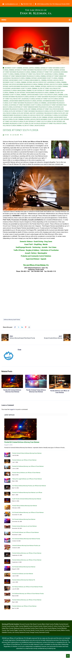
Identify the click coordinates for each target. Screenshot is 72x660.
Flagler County (18, 630)
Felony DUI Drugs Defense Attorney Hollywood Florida (47, 123)
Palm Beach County (35, 624)
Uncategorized (39, 125)
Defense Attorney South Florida (46, 99)
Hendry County (34, 630)
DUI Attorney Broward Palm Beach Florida (23, 103)
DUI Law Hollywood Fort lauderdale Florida (43, 115)
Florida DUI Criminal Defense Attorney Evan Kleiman (12, 391)
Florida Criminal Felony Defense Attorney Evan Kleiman (36, 391)
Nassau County (56, 628)
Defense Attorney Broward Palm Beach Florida (45, 96)
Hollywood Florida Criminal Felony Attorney (18, 125)
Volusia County (47, 626)
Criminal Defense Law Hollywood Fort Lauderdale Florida (40, 82)
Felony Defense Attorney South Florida (37, 121)
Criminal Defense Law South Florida (50, 84)
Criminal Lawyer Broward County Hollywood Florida (39, 94)
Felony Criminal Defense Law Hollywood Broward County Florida (35, 119)
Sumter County (44, 630)
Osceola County (37, 626)
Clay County (65, 626)
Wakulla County (27, 626)
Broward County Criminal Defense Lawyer (19, 68)
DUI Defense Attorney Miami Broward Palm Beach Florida (32, 107)
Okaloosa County (19, 628)
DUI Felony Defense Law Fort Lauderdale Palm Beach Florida (37, 113)
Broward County (24, 624)
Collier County (19, 626)
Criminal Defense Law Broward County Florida (41, 78)
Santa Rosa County (54, 630)
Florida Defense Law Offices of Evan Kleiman (59, 391)
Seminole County (44, 632)
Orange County (34, 632)
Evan (7, 135)
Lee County (15, 632)
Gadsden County (7, 632)
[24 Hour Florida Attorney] (36, 12)
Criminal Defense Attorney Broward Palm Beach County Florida (31, 70)
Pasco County (39, 628)
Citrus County (47, 628)
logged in (12, 409)
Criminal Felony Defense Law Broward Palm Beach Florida (28, 92)
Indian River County (7, 628)
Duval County (10, 626)
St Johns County (57, 626)
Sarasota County (24, 632)
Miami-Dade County (47, 624)
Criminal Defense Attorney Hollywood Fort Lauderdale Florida (36, 74)
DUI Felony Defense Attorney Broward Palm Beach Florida (29, 111)
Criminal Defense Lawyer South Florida (48, 86)
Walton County (65, 630)
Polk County (26, 630)
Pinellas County (58, 624)
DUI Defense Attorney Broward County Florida (25, 105)
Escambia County (29, 628)
